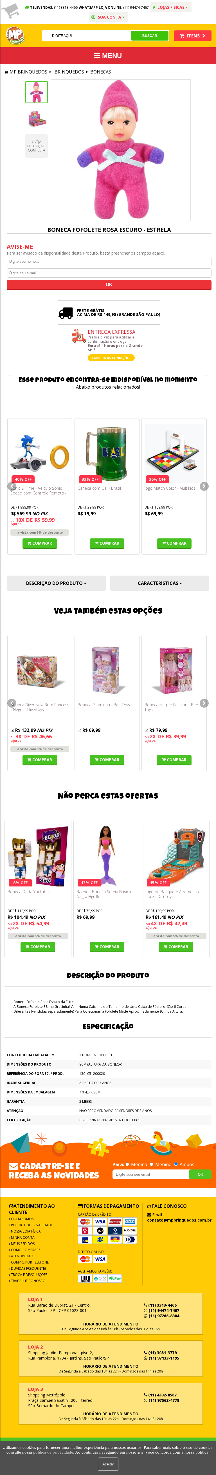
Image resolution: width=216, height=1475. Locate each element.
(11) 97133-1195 (163, 1358)
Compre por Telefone (29, 1262)
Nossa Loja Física (25, 1231)
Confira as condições (111, 358)
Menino (163, 1164)
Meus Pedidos (22, 1243)
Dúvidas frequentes (28, 1268)
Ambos (186, 1164)
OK (200, 1174)
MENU (111, 55)
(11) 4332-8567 (162, 1395)
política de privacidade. (53, 1452)
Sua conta (109, 17)
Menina (139, 1164)
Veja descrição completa (36, 146)
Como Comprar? (25, 1249)
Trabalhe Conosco (28, 1280)
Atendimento (22, 1256)
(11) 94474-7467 (136, 7)
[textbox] (86, 36)
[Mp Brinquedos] (15, 35)
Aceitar (108, 1464)
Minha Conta (22, 1237)
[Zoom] (36, 92)
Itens (193, 36)
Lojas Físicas (171, 7)
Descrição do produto (55, 583)
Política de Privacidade (31, 1225)
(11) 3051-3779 (162, 1352)
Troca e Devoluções (28, 1274)
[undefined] (121, 150)
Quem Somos (21, 1218)
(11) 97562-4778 (163, 1400)
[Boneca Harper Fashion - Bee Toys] (174, 670)
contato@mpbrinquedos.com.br (179, 1220)
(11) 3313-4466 (162, 1305)
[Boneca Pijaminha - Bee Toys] (107, 670)
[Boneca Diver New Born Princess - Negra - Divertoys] (39, 670)
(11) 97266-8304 (163, 1315)
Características (158, 583)
